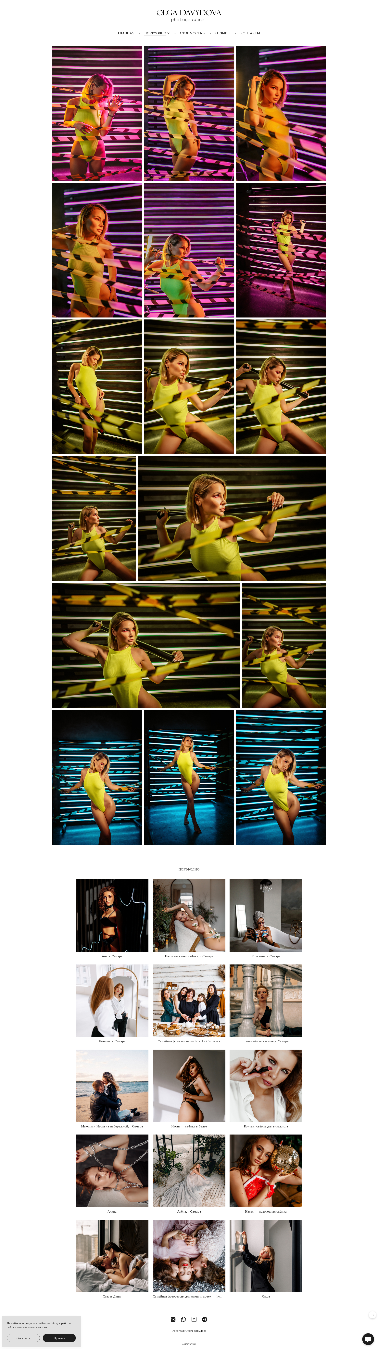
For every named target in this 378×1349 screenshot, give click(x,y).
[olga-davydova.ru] (189, 16)
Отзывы (223, 33)
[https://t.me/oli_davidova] (204, 1319)
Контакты (250, 33)
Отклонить (23, 1338)
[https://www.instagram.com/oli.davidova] (194, 1319)
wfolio (193, 1343)
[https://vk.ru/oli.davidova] (173, 1319)
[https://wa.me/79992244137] (183, 1319)
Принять (59, 1338)
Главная (126, 33)
